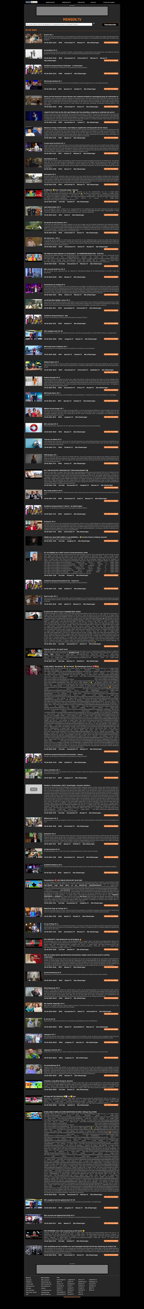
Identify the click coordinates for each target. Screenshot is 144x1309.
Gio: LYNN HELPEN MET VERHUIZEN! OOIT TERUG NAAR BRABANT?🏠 (66, 470)
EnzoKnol (28, 1280)
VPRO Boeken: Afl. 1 (50, 455)
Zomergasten (45, 1292)
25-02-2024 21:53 (50, 122)
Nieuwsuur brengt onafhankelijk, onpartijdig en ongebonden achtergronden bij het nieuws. (76, 128)
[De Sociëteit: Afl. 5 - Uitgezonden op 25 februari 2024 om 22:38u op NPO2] (33, 58)
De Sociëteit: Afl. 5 (50, 50)
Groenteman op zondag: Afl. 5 (54, 285)
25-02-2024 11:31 (50, 873)
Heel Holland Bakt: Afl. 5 (52, 207)
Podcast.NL (81, 2)
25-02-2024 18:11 (50, 401)
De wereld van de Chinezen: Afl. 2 (55, 223)
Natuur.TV (67, 169)
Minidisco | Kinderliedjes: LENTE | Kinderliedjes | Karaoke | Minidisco (67, 785)
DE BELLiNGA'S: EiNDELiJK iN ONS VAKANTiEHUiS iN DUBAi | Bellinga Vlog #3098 (70, 1112)
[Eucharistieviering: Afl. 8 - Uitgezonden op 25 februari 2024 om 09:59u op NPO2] (33, 980)
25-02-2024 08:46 (50, 1042)
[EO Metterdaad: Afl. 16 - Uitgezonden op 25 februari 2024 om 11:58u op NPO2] (33, 857)
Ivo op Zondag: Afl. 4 (51, 924)
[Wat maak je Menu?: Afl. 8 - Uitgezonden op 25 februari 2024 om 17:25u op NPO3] (33, 499)
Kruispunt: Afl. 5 (49, 522)
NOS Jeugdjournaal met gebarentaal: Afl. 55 (59, 1200)
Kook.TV (67, 215)
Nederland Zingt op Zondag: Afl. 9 (55, 908)
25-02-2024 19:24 (50, 295)
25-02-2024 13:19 (50, 813)
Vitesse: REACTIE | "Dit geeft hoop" (56, 649)
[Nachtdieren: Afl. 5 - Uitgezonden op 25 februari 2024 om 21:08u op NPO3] (33, 167)
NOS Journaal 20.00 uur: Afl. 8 (54, 269)
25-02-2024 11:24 (50, 903)
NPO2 (60, 43)
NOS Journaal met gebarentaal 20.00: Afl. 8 (59, 1215)
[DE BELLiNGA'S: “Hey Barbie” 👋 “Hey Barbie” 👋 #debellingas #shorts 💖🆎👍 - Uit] (33, 674)
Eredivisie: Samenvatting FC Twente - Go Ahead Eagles (63, 506)
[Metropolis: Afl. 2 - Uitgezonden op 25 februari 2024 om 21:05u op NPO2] (33, 182)
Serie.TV (80, 1294)
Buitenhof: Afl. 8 (50, 834)
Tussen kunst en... (46, 1290)
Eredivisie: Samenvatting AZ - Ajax (56, 316)
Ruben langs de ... (46, 1282)
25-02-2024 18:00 (50, 432)
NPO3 (60, 122)
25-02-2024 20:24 (50, 215)
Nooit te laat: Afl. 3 (50, 596)
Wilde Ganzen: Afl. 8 (51, 818)
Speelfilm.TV (93, 1280)
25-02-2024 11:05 (50, 916)
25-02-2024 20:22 (50, 233)
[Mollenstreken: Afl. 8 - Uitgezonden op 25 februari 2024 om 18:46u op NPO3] (33, 370)
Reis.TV (80, 1292)
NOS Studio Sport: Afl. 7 (52, 393)
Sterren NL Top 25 (31, 1292)
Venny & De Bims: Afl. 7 (52, 770)
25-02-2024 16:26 (50, 604)
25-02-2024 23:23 (50, 43)
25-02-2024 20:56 (50, 202)
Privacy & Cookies (109, 2)
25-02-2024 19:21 (50, 308)
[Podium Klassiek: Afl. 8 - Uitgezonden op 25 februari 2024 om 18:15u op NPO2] (33, 385)
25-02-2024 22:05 (50, 107)
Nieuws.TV (103, 58)
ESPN (60, 74)
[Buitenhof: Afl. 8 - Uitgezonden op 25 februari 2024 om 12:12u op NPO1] (33, 842)
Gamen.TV (83, 644)
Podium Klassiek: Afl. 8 (52, 378)
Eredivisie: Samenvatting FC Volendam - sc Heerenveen (63, 66)
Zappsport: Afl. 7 (50, 1035)
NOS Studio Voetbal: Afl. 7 (53, 81)
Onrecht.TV (81, 1286)
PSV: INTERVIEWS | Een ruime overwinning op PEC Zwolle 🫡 (64, 1231)
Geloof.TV (67, 604)
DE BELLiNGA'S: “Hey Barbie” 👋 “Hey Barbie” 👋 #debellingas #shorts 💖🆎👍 (71, 666)
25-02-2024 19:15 (50, 324)
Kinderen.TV (68, 447)
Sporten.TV (68, 89)
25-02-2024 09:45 (50, 998)
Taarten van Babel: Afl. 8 (52, 439)
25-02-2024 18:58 (50, 354)
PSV (27, 1294)
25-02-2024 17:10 (50, 532)
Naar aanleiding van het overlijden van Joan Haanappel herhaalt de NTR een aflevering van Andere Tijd (80, 1246)
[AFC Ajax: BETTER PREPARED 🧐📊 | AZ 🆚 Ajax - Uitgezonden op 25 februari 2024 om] (33, 1104)
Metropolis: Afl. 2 (50, 174)
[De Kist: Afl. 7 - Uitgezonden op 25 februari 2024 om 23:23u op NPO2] (33, 43)
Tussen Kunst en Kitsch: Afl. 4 (54, 143)
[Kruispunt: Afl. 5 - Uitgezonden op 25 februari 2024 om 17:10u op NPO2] (33, 529)
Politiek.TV (76, 844)
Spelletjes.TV (94, 370)
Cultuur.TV (67, 153)
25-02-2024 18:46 (50, 370)
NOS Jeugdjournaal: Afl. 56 (53, 331)
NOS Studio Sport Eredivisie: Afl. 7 (55, 347)
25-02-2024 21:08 (50, 169)
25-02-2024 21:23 (50, 153)
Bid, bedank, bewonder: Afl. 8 (54, 1004)
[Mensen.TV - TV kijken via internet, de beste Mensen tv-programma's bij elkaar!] (39, 3)
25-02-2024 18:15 (50, 388)
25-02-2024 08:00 (50, 1090)
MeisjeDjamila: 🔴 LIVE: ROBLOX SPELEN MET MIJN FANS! (63, 880)
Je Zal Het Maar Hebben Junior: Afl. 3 (57, 300)
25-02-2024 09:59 (50, 980)
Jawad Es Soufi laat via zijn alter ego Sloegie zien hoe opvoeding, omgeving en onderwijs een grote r (79, 112)
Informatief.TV (69, 43)
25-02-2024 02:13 (50, 1208)
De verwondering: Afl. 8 (52, 1065)
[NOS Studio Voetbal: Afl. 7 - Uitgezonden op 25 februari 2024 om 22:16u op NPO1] (33, 89)
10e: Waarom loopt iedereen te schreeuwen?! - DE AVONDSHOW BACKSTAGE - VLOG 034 (74, 254)
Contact (93, 2)
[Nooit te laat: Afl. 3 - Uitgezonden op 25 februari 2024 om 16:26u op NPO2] (33, 604)
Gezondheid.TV (69, 308)
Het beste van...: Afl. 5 (51, 238)
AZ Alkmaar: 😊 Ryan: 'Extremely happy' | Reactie (61, 190)
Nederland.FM (50, 2)
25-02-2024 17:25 (50, 499)
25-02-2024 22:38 (50, 58)
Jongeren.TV (68, 339)
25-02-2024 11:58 (50, 857)
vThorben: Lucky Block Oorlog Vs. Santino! (58, 1081)
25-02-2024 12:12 (50, 844)
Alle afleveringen (93, 43)
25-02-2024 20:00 (50, 264)
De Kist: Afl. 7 (48, 35)
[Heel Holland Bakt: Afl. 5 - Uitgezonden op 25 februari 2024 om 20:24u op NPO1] (33, 215)
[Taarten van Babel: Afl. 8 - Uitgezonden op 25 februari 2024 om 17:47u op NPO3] (33, 447)
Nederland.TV (66, 2)
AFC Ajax (28, 1288)
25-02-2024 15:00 (50, 749)
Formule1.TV (60, 1286)
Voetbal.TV (68, 74)
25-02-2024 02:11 (50, 1223)
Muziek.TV (90, 247)
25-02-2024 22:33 (50, 74)
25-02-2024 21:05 (50, 185)
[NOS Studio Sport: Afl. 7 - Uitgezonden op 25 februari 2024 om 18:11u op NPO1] (33, 401)
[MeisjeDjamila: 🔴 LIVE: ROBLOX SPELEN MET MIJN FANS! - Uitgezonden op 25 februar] (33, 888)
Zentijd (43, 1288)
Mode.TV (70, 1292)
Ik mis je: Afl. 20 (49, 1019)
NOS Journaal (30, 1290)
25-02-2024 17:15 (50, 514)
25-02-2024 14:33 (50, 762)
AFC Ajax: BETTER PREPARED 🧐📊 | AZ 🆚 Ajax (60, 1096)
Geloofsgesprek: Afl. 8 (52, 988)
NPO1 (60, 89)
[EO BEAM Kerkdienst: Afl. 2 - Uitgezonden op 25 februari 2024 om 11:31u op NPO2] (33, 873)
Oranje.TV (81, 1288)
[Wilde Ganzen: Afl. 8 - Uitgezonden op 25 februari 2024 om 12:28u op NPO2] (33, 826)
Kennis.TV (80, 107)
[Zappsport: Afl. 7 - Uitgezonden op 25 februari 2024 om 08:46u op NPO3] (33, 1042)
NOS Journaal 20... (46, 1284)
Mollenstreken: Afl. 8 (51, 362)
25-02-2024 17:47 (50, 447)
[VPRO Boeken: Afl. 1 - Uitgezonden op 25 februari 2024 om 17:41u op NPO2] (33, 463)
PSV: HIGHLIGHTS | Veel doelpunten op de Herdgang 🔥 (63, 939)
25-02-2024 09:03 (50, 1027)
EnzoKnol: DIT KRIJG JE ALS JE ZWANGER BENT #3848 (62, 612)
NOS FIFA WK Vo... (46, 1294)
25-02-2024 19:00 (50, 339)
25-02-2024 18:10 (50, 417)
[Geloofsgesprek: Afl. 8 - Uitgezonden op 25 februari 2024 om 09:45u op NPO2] (33, 996)
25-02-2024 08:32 (50, 1076)
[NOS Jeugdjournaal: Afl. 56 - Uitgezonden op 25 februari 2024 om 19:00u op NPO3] (33, 339)
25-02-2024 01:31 (50, 1241)
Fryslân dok (29, 1284)
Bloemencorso (30, 1286)
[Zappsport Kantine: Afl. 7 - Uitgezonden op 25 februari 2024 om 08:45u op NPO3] (33, 1058)
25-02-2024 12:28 (50, 826)
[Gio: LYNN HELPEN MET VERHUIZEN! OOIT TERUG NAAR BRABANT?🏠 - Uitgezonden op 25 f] (33, 478)
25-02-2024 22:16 (50, 89)
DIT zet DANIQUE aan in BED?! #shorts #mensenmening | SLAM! (66, 553)
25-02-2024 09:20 (50, 1011)
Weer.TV (91, 1288)
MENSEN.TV (72, 19)
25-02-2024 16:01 (50, 644)
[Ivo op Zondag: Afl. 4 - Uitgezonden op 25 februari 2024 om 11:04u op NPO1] (33, 932)
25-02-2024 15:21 (50, 661)
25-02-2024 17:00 (50, 541)
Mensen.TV (81, 43)
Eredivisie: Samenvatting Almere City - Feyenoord (61, 581)
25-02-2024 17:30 (50, 485)
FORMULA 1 (29, 1282)
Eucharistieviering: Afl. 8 (52, 973)
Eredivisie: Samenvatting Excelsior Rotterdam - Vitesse (63, 755)
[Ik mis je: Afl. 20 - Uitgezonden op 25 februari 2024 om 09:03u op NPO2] (33, 1027)
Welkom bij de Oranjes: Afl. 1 (54, 409)
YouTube (62, 202)
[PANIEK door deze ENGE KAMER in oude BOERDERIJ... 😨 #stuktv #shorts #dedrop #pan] (33, 545)
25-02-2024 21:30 (50, 138)
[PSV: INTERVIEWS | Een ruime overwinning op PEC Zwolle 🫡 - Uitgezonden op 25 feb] (33, 1239)
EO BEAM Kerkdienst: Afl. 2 (53, 865)
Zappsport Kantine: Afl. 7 (53, 1050)
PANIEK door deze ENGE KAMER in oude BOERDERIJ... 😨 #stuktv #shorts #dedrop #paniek (75, 537)
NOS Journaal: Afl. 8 (51, 424)
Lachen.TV (80, 122)
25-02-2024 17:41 (50, 463)
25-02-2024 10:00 (50, 950)
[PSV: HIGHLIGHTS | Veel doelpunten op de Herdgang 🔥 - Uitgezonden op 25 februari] (33, 947)
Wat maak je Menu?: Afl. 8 (53, 491)
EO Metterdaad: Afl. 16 (52, 849)
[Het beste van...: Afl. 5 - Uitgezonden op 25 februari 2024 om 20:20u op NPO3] (33, 246)
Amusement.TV (69, 58)
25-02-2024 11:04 (50, 932)
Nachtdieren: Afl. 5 (50, 159)
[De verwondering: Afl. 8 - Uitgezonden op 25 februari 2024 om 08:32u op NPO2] (33, 1073)
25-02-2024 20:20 (50, 247)
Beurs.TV (59, 1282)
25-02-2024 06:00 (50, 1195)
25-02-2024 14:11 (50, 778)
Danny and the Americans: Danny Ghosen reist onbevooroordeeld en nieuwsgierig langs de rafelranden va (81, 97)
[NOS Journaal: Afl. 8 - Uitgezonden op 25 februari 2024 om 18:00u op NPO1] (33, 432)
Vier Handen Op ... (46, 1286)
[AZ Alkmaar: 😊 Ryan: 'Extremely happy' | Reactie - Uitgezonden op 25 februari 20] (33, 198)
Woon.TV (91, 1290)
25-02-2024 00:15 (50, 1255)
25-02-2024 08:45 (50, 1058)
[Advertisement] (72, 11)
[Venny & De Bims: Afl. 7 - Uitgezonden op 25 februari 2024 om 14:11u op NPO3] (33, 778)
